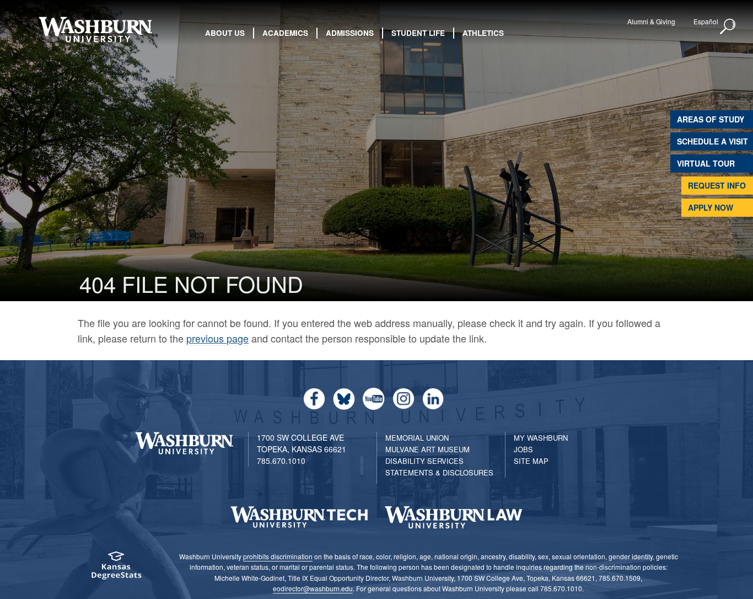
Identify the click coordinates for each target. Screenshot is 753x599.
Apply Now (710, 207)
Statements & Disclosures (439, 472)
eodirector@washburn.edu (313, 588)
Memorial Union (417, 437)
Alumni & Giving (651, 21)
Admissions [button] (350, 33)
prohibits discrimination (278, 556)
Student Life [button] (418, 33)
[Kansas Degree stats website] (116, 569)
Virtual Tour (706, 163)
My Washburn (541, 437)
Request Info (717, 185)
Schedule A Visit (712, 141)
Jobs (523, 449)
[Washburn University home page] (95, 29)
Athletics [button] (483, 33)
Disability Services (424, 461)
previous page (217, 338)
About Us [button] (225, 33)
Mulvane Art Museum (427, 449)
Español (705, 21)
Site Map (531, 461)
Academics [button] (285, 33)
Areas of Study (710, 119)
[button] (728, 27)
